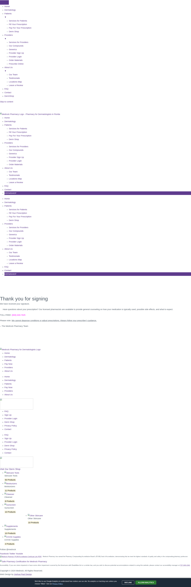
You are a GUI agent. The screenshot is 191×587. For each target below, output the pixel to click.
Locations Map (15, 179)
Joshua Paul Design (23, 574)
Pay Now (8, 364)
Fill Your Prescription (18, 132)
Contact (7, 190)
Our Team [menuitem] (13, 74)
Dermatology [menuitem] (10, 10)
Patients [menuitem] (8, 15)
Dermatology (10, 121)
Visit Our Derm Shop (10, 469)
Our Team (13, 172)
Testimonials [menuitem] (14, 78)
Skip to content (6, 102)
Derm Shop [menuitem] (14, 31)
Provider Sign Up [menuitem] (16, 53)
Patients (8, 125)
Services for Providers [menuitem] (18, 42)
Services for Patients (18, 129)
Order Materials (16, 164)
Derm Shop (14, 139)
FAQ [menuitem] (6, 89)
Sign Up (7, 415)
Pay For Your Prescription (20, 136)
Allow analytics (146, 582)
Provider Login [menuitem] (15, 57)
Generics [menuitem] (13, 49)
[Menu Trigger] (4, 2)
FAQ (6, 186)
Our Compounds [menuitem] (16, 46)
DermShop (10, 193)
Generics (13, 154)
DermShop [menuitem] (9, 96)
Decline (128, 582)
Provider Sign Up (16, 157)
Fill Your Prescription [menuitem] (18, 24)
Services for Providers (18, 146)
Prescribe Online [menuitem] (16, 64)
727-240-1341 (185, 565)
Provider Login (15, 161)
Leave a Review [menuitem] (16, 85)
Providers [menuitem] (8, 37)
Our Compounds (16, 150)
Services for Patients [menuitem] (18, 21)
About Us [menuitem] (8, 69)
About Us (8, 168)
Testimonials (14, 175)
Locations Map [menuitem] (15, 82)
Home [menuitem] (7, 6)
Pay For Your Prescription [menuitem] (20, 28)
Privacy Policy (10, 426)
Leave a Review (16, 182)
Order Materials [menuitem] (16, 60)
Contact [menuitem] (7, 92)
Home (7, 118)
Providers (8, 143)
